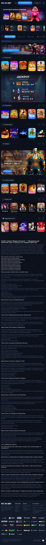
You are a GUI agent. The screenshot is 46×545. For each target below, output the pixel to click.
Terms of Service (36, 512)
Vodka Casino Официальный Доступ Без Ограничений (13, 259)
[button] (2, 36)
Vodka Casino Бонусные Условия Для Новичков (11, 262)
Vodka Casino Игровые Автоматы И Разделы (11, 265)
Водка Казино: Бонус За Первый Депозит (10, 258)
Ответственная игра (27, 506)
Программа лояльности (17, 507)
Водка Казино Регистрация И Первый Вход (10, 261)
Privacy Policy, (38, 511)
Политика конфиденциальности (27, 509)
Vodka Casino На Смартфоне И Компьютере (10, 268)
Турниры (16, 509)
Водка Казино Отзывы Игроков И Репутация (11, 269)
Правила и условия (26, 505)
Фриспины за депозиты (17, 511)
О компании (17, 505)
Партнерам (25, 510)
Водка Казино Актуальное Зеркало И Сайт (10, 264)
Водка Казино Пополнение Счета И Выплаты (11, 266)
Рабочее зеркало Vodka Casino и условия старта (12, 256)
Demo (5, 71)
